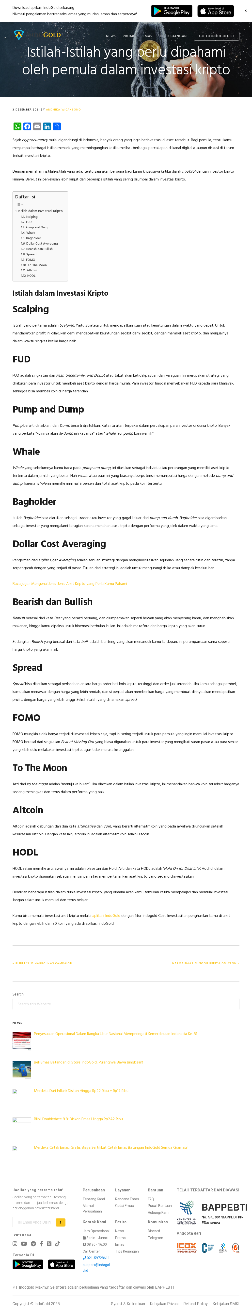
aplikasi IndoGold (105, 916)
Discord (154, 1231)
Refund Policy (195, 1303)
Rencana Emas (127, 1199)
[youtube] (24, 1244)
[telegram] (33, 1244)
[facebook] (41, 1244)
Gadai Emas (124, 1206)
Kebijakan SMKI (226, 1303)
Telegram (155, 1238)
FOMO (30, 260)
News (119, 1231)
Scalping (32, 217)
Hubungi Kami (158, 1212)
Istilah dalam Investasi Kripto (40, 211)
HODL (31, 276)
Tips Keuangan (127, 1251)
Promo (120, 1238)
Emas (119, 1244)
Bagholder (33, 238)
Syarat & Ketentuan (128, 1303)
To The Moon (37, 265)
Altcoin (32, 270)
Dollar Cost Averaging (42, 243)
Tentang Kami (94, 1199)
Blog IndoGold (37, 35)
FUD (29, 222)
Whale (30, 233)
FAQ (151, 1199)
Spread (31, 254)
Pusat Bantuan (160, 1206)
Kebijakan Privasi (164, 1303)
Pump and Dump (37, 227)
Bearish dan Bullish (39, 249)
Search (18, 994)
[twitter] (49, 1243)
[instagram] (15, 1244)
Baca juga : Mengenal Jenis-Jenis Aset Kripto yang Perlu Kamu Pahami (70, 584)
